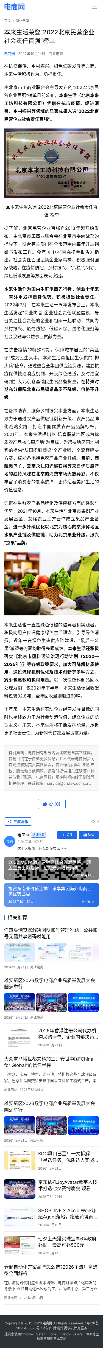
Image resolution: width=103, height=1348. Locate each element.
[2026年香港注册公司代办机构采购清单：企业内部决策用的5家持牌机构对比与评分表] (19, 1037)
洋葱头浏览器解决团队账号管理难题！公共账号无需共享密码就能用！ (51, 933)
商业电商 (56, 53)
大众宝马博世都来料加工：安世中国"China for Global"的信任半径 (48, 1062)
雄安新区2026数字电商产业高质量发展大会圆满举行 (49, 984)
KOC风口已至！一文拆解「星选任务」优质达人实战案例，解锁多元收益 (68, 1157)
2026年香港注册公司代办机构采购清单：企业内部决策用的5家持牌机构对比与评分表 (68, 1034)
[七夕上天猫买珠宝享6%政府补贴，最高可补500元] (19, 1245)
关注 (69, 835)
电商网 (9, 53)
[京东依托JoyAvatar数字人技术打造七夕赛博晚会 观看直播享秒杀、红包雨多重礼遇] (19, 1189)
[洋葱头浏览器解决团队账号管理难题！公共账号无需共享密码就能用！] (51, 952)
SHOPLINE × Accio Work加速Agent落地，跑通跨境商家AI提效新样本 (68, 1214)
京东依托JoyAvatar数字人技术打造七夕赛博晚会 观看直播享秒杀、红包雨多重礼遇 (67, 1185)
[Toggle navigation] (94, 7)
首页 (7, 21)
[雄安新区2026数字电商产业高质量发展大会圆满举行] (51, 1002)
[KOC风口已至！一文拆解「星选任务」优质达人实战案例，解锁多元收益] (19, 1160)
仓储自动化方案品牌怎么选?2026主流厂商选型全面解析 (51, 1270)
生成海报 (20, 821)
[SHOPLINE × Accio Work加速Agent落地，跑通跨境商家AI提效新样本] (19, 1217)
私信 (91, 835)
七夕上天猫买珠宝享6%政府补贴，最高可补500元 (67, 1242)
